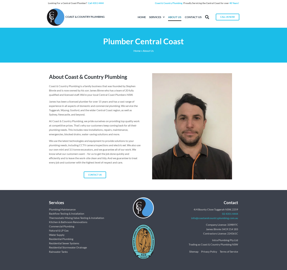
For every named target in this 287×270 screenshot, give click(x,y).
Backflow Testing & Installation (66, 213)
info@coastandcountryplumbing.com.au (214, 218)
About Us (174, 17)
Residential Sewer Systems (64, 243)
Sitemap (193, 251)
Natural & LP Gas (59, 230)
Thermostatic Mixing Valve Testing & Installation (76, 217)
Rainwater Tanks (58, 251)
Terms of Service (229, 251)
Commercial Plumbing (61, 226)
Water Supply (56, 234)
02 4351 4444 (230, 213)
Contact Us (193, 17)
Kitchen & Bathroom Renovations (68, 222)
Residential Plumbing (61, 238)
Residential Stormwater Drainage (68, 247)
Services (155, 17)
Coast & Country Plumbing (169, 3)
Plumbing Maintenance (62, 209)
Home (142, 17)
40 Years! (234, 3)
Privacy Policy (209, 251)
